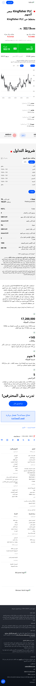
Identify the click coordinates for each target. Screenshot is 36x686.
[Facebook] (34, 440)
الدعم (20, 659)
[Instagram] (7, 440)
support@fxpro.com (30, 666)
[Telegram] (13, 440)
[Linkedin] (29, 440)
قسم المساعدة (18, 418)
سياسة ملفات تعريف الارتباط (23, 635)
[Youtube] (18, 440)
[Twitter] (23, 440)
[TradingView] (2, 440)
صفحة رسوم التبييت (9, 40)
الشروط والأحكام (13, 633)
